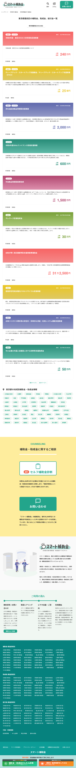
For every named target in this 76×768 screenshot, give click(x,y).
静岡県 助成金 (38, 685)
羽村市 (51, 418)
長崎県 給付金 (59, 721)
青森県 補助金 (17, 650)
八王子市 (68, 394)
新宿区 (7, 406)
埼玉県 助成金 (49, 680)
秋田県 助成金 (49, 678)
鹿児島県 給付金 (39, 723)
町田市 (58, 414)
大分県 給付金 (17, 723)
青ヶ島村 (54, 422)
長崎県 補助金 (59, 665)
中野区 (47, 394)
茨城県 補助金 (17, 652)
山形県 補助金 (59, 650)
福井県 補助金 (60, 655)
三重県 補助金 (59, 657)
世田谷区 (28, 394)
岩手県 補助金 (28, 650)
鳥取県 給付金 (6, 718)
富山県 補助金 (39, 655)
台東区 (33, 398)
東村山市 (17, 410)
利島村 (7, 398)
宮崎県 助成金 (28, 695)
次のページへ (42, 382)
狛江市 (40, 414)
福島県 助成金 (6, 680)
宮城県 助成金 (38, 678)
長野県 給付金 (17, 713)
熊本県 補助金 (6, 667)
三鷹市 (19, 394)
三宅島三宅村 (9, 394)
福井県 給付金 (60, 711)
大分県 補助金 (17, 667)
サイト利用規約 (15, 747)
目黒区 (66, 414)
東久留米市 (61, 406)
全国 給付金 (60, 723)
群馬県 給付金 (38, 708)
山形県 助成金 (59, 678)
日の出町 (24, 406)
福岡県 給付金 (38, 721)
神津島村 (7, 418)
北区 (14, 398)
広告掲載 (42, 747)
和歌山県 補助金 (60, 660)
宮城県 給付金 (38, 705)
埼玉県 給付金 (49, 708)
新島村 (15, 406)
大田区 (15, 402)
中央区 (38, 394)
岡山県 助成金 (28, 690)
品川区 (41, 398)
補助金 (13, 61)
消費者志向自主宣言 (53, 747)
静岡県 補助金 (38, 657)
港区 (32, 414)
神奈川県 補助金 (17, 655)
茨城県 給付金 (17, 708)
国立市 (60, 398)
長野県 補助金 (17, 657)
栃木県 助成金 (28, 680)
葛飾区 (69, 418)
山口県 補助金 (49, 662)
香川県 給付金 (6, 721)
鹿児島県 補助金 (39, 667)
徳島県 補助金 (59, 662)
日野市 (34, 406)
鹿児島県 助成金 (39, 695)
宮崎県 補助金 (28, 667)
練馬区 (43, 418)
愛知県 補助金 (49, 657)
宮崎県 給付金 (28, 723)
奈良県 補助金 (49, 660)
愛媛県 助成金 (17, 693)
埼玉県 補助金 (49, 652)
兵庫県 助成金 (38, 688)
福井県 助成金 (60, 683)
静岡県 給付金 (38, 713)
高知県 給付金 (28, 721)
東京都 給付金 (6, 711)
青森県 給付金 (17, 705)
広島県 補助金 (38, 662)
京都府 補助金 (17, 660)
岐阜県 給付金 (28, 713)
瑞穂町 (49, 414)
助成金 (13, 207)
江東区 (7, 414)
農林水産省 (33, 733)
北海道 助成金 (6, 678)
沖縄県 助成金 (50, 695)
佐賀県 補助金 (49, 665)
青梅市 (64, 422)
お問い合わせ (66, 747)
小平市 (24, 402)
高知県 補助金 (28, 665)
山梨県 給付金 (6, 713)
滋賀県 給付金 (6, 716)
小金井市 (43, 402)
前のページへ (33, 382)
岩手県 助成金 (28, 678)
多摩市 (69, 398)
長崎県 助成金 (59, 693)
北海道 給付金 (6, 705)
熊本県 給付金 (6, 723)
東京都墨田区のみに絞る (36, 26)
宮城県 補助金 (38, 650)
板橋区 (27, 410)
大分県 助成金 (17, 695)
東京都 (8, 61)
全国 (7, 97)
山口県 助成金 (49, 690)
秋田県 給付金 (49, 705)
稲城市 (25, 418)
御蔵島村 (53, 402)
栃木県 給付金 (28, 708)
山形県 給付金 (59, 705)
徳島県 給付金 (59, 718)
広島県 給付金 (38, 718)
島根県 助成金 (17, 690)
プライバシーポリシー (29, 747)
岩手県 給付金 (28, 705)
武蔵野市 (56, 410)
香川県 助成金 (6, 693)
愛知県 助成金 (49, 685)
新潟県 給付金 (29, 711)
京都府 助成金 (17, 688)
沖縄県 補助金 (50, 667)
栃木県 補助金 (28, 652)
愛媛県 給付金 (17, 721)
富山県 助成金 (39, 683)
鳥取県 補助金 (6, 662)
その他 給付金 (6, 726)
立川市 (34, 418)
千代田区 (23, 398)
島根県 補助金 (17, 662)
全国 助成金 (60, 695)
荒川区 (60, 418)
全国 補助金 (60, 667)
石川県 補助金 (50, 655)
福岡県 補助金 (38, 665)
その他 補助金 (6, 670)
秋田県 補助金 (49, 650)
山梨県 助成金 (6, 685)
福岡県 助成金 (38, 693)
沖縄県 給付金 (50, 723)
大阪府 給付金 (28, 716)
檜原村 (35, 410)
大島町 (7, 402)
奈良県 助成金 (49, 688)
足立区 (34, 422)
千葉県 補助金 (59, 652)
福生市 (17, 418)
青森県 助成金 (17, 678)
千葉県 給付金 (59, 708)
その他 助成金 (6, 698)
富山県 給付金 (39, 711)
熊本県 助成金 (6, 695)
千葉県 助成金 (59, 680)
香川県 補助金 (6, 665)
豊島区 (25, 422)
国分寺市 (50, 398)
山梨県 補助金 (6, 657)
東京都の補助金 (14, 12)
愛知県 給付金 (49, 713)
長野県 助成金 (17, 685)
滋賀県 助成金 (6, 688)
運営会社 (5, 747)
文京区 (63, 402)
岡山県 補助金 (28, 662)
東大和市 (7, 410)
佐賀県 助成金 (49, 693)
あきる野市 (44, 422)
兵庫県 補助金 (38, 660)
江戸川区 (66, 410)
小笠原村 (33, 402)
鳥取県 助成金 (6, 690)
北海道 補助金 (6, 650)
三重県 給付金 (59, 713)
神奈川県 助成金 (17, 683)
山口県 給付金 (49, 718)
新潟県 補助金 (29, 655)
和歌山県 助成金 (60, 688)
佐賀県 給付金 (49, 721)
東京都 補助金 (6, 655)
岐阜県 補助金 (28, 657)
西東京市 (7, 422)
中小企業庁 (15, 733)
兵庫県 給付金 (38, 716)
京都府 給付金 (17, 716)
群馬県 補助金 (38, 652)
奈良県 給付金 (49, 716)
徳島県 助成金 (59, 690)
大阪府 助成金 (28, 688)
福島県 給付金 (6, 708)
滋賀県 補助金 (6, 660)
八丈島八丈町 (57, 394)
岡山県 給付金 (28, 718)
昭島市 (43, 406)
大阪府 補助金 (28, 660)
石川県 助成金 (50, 683)
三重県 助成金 (59, 685)
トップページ (4, 12)
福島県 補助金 (6, 652)
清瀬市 (15, 414)
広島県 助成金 (38, 690)
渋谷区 (24, 414)
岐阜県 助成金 (28, 685)
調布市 (17, 422)
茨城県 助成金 (17, 680)
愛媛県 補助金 (17, 665)
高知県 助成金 (28, 693)
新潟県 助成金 (29, 683)
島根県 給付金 (17, 718)
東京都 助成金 (6, 683)
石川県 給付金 (50, 711)
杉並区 (51, 406)
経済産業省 (6, 733)
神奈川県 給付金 (17, 711)
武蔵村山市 (45, 410)
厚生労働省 (24, 733)
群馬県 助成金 (38, 680)
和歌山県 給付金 (60, 716)
